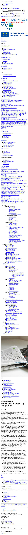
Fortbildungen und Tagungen (17, 201)
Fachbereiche (4, 78)
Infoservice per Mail (17, 187)
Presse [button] (2, 197)
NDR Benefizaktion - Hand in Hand (9, 186)
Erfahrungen (6, 160)
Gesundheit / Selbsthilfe (8, 92)
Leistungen (5, 154)
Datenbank (5, 501)
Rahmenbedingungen (8, 133)
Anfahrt (5, 497)
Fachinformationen (7, 488)
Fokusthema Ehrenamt (22, 119)
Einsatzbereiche (7, 135)
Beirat (4, 62)
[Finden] (23, 11)
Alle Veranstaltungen (5, 201)
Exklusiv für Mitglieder (14, 195)
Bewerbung (6, 137)
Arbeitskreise (10, 202)
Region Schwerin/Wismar (6, 171)
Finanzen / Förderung (8, 87)
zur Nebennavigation (8, 3)
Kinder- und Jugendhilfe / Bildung (11, 93)
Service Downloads (7, 146)
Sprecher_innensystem (8, 145)
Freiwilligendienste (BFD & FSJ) (13, 258)
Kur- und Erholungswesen (9, 95)
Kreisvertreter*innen (8, 63)
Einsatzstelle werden (8, 155)
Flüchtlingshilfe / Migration (9, 88)
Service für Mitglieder (22, 186)
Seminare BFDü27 (7, 143)
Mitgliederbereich (16, 13)
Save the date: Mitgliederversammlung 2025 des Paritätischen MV (15, 483)
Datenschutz (6, 164)
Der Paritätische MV (5, 45)
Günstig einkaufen (5, 191)
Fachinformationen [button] (5, 118)
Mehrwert (5, 151)
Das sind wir (6, 48)
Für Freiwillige (4, 140)
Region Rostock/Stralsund (18, 171)
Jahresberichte (6, 52)
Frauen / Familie (7, 90)
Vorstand (5, 61)
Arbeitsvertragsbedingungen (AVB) (9, 192)
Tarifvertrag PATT (21, 192)
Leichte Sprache (6, 13)
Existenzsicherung (7, 86)
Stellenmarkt (3, 127)
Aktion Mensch (12, 189)
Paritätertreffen (4, 202)
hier (1, 475)
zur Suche (5, 5)
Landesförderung (5, 189)
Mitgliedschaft (4, 66)
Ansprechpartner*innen (6, 57)
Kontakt (5, 162)
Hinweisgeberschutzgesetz (17, 193)
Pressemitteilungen (7, 74)
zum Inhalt (5, 4)
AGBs (15, 202)
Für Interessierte (4, 131)
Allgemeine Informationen (6, 182)
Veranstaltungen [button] (4, 200)
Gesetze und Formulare (8, 161)
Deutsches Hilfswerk (20, 189)
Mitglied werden (7, 69)
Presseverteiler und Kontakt (9, 76)
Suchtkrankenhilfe (7, 96)
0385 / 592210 (5, 8)
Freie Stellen (6, 136)
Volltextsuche (5, 11)
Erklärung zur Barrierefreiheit (10, 496)
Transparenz (6, 51)
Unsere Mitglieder (7, 68)
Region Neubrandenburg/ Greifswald (9, 173)
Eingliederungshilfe (7, 83)
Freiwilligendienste (7, 91)
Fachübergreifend (12, 119)
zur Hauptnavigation (8, 1)
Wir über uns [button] (3, 41)
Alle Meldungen (4, 119)
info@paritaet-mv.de (14, 8)
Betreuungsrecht (7, 84)
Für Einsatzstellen (5, 148)
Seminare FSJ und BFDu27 (9, 142)
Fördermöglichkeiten (5, 188)
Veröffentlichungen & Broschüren (17, 191)
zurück (2, 477)
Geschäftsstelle (6, 59)
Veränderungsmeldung (6, 196)
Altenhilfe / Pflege (7, 82)
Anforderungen (6, 152)
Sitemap (5, 500)
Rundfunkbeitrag (5, 195)
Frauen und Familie (10, 123)
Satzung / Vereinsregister (9, 49)
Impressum (5, 493)
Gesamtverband (7, 53)
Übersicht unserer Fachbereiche (10, 81)
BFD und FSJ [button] (4, 128)
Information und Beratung (7, 187)
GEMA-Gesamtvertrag (6, 193)
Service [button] (2, 184)
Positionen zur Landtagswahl (10, 54)
